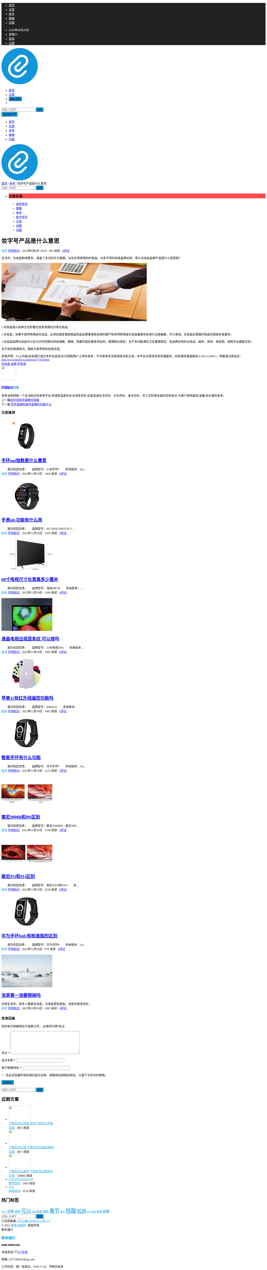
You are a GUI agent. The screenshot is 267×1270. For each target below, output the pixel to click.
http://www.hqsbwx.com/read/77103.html (25, 359)
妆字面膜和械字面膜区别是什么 (31, 404)
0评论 (66, 250)
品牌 (14, 363)
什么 (3, 1212)
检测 (81, 1211)
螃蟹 (106, 1211)
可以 (26, 1211)
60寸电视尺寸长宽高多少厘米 (29, 579)
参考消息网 (18, 1225)
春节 (54, 1211)
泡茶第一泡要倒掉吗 (21, 995)
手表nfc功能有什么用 (21, 520)
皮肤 (99, 1211)
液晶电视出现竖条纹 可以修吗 (30, 638)
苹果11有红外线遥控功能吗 (27, 698)
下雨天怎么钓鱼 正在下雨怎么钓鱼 (31, 1123)
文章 (12, 9)
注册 (12, 43)
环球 (89, 1212)
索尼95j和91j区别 (18, 876)
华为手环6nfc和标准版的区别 (29, 936)
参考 (12, 14)
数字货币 (22, 217)
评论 (5, 1053)
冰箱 (10, 1211)
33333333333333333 (21, 1179)
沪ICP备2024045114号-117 (33, 1221)
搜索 (39, 109)
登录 (12, 38)
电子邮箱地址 (11, 1067)
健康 (12, 18)
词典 (19, 225)
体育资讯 (22, 204)
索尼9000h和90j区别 (20, 817)
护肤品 (21, 363)
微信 (46, 1211)
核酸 (71, 1211)
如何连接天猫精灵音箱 (24, 400)
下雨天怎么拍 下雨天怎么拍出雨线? (31, 1147)
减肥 (17, 1211)
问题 (12, 22)
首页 (12, 5)
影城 (39, 1211)
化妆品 (5, 363)
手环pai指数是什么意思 (23, 460)
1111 (11, 1186)
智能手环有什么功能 (21, 757)
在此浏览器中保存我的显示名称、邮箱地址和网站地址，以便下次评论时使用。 (57, 1075)
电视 (94, 1212)
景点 (62, 1212)
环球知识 (14, 250)
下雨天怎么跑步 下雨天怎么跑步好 (31, 1171)
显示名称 (8, 1060)
